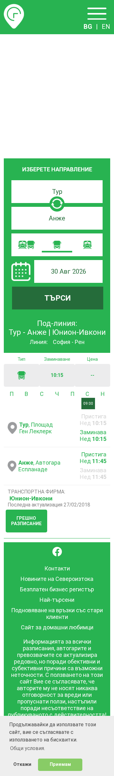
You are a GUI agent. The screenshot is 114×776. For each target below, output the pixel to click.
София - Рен (69, 342)
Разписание (14, 7)
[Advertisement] (57, 94)
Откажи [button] (22, 764)
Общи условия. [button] (27, 748)
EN (106, 26)
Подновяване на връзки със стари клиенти (57, 613)
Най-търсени (57, 599)
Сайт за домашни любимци (57, 627)
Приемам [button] (60, 764)
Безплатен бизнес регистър (57, 589)
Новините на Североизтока (57, 579)
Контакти (57, 568)
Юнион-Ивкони (31, 498)
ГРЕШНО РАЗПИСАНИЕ (26, 521)
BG (88, 26)
